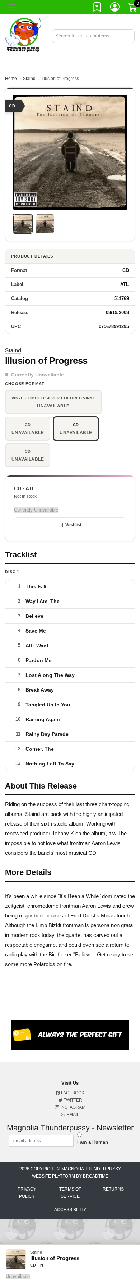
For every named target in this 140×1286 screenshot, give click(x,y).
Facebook (72, 1092)
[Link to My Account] (115, 8)
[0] (133, 8)
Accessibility (70, 1209)
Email (72, 1114)
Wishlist (73, 524)
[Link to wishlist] (97, 8)
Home (11, 78)
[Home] (23, 35)
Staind (29, 78)
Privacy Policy (27, 1193)
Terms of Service (70, 1193)
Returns (113, 1189)
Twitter (72, 1100)
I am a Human (92, 1142)
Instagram (72, 1107)
